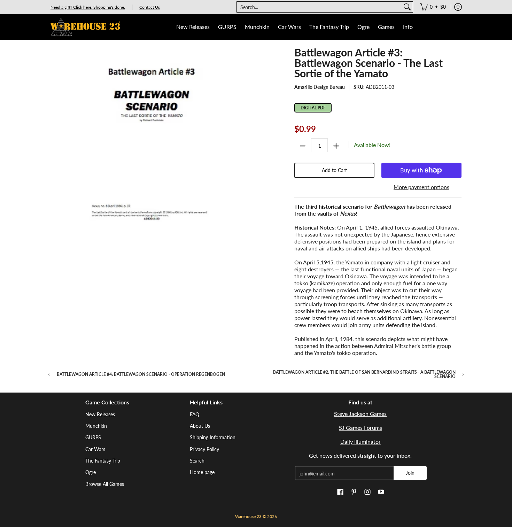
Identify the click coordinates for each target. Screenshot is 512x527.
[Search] (407, 7)
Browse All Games (104, 484)
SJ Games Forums (360, 427)
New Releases (100, 414)
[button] (340, 492)
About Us (200, 426)
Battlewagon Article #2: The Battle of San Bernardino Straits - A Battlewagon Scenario (364, 374)
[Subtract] (302, 146)
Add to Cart (334, 170)
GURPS (93, 437)
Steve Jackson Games (360, 413)
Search (197, 461)
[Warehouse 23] (85, 27)
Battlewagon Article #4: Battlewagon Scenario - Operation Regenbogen (141, 374)
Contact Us (149, 7)
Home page (202, 472)
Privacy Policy (204, 449)
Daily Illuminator (360, 441)
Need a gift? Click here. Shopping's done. (88, 7)
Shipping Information (212, 437)
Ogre (90, 472)
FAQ (194, 414)
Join (410, 473)
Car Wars (95, 449)
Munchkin (96, 426)
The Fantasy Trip (102, 461)
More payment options (421, 187)
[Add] (336, 146)
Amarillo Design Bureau (319, 87)
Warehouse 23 (248, 516)
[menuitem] (433, 7)
